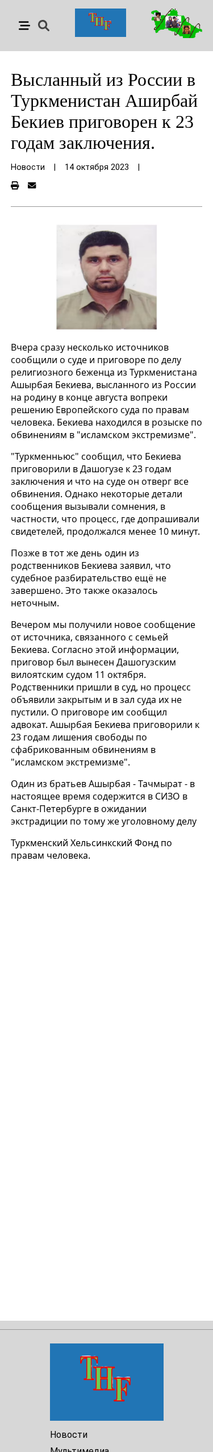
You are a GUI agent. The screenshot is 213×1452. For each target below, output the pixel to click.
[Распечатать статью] (15, 186)
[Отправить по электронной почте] (32, 186)
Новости (68, 1434)
